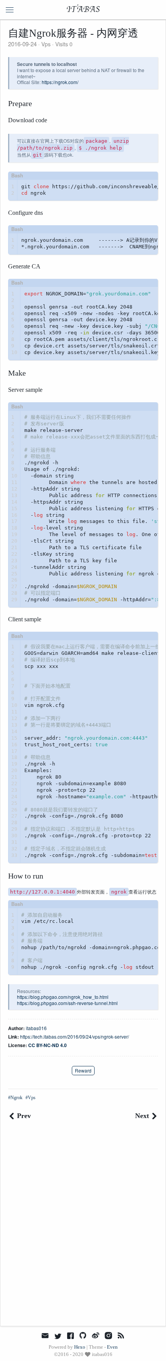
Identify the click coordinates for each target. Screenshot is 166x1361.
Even (112, 1347)
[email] (45, 1335)
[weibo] (96, 1336)
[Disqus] (83, 1228)
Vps (46, 44)
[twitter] (58, 1336)
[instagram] (108, 1336)
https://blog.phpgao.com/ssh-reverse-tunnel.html (67, 1003)
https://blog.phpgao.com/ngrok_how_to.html (62, 996)
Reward (83, 1070)
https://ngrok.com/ (60, 82)
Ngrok (16, 1097)
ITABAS (83, 9)
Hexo (79, 1347)
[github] (83, 1336)
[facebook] (70, 1336)
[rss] (121, 1336)
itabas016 (36, 1028)
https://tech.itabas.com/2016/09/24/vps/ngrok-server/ (74, 1036)
